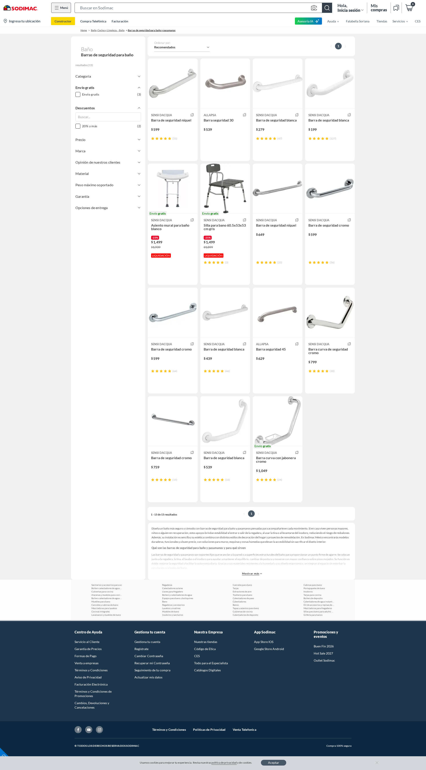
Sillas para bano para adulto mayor (319, 611)
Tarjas (236, 588)
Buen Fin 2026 (324, 646)
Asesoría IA (305, 21)
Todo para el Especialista (211, 663)
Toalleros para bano (242, 595)
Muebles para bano (100, 601)
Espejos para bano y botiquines (177, 598)
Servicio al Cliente (87, 642)
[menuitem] (330, 21)
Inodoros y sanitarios (172, 614)
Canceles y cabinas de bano (104, 604)
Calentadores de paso (243, 598)
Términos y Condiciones (91, 670)
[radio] (152, 138)
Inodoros (308, 591)
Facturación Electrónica (91, 684)
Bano (164, 601)
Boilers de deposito (313, 598)
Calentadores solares (172, 588)
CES (197, 656)
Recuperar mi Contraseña (152, 663)
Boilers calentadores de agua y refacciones (106, 588)
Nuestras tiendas (205, 642)
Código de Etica (205, 649)
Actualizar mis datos (148, 677)
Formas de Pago (86, 656)
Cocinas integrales (100, 611)
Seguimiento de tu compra (152, 670)
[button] (203, 8)
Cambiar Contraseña (148, 656)
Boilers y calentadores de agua (177, 595)
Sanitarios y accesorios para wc (106, 585)
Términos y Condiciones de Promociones (93, 694)
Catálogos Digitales (207, 670)
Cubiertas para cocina (102, 591)
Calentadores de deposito (245, 614)
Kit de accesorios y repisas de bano (319, 604)
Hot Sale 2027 (323, 653)
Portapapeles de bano (314, 588)
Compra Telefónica (93, 21)
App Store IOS (263, 642)
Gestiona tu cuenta (147, 642)
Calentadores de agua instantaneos (319, 601)
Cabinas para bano (313, 585)
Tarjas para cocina (312, 595)
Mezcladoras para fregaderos (318, 608)
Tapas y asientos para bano (246, 608)
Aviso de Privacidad (88, 677)
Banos (236, 604)
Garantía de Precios (88, 649)
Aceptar (273, 762)
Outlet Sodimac (324, 660)
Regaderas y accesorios (173, 604)
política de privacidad (224, 762)
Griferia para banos (313, 614)
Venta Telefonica (244, 729)
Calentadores (239, 601)
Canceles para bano (242, 585)
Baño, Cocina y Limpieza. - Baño (107, 30)
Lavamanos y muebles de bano (106, 614)
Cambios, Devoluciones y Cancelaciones (92, 705)
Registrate (141, 649)
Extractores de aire (242, 591)
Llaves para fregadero (172, 591)
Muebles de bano (170, 611)
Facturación (120, 21)
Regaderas (167, 585)
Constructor (63, 21)
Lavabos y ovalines (171, 608)
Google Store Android (269, 649)
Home (84, 30)
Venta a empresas (87, 663)
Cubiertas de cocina (242, 611)
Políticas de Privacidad (209, 729)
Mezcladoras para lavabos (104, 608)
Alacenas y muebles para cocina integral (106, 595)
